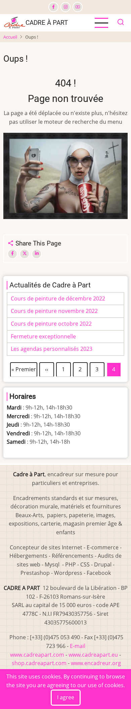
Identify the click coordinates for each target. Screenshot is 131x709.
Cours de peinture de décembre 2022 (58, 298)
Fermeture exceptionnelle (43, 336)
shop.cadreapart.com (39, 663)
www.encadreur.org (96, 663)
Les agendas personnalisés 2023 (51, 348)
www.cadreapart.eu (94, 654)
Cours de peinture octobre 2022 (51, 323)
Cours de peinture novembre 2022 (54, 311)
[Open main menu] (101, 23)
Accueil (10, 37)
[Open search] (121, 23)
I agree (65, 697)
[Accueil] (14, 22)
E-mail (77, 646)
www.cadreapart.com (37, 654)
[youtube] (78, 7)
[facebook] (53, 7)
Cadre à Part (47, 22)
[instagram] (65, 7)
